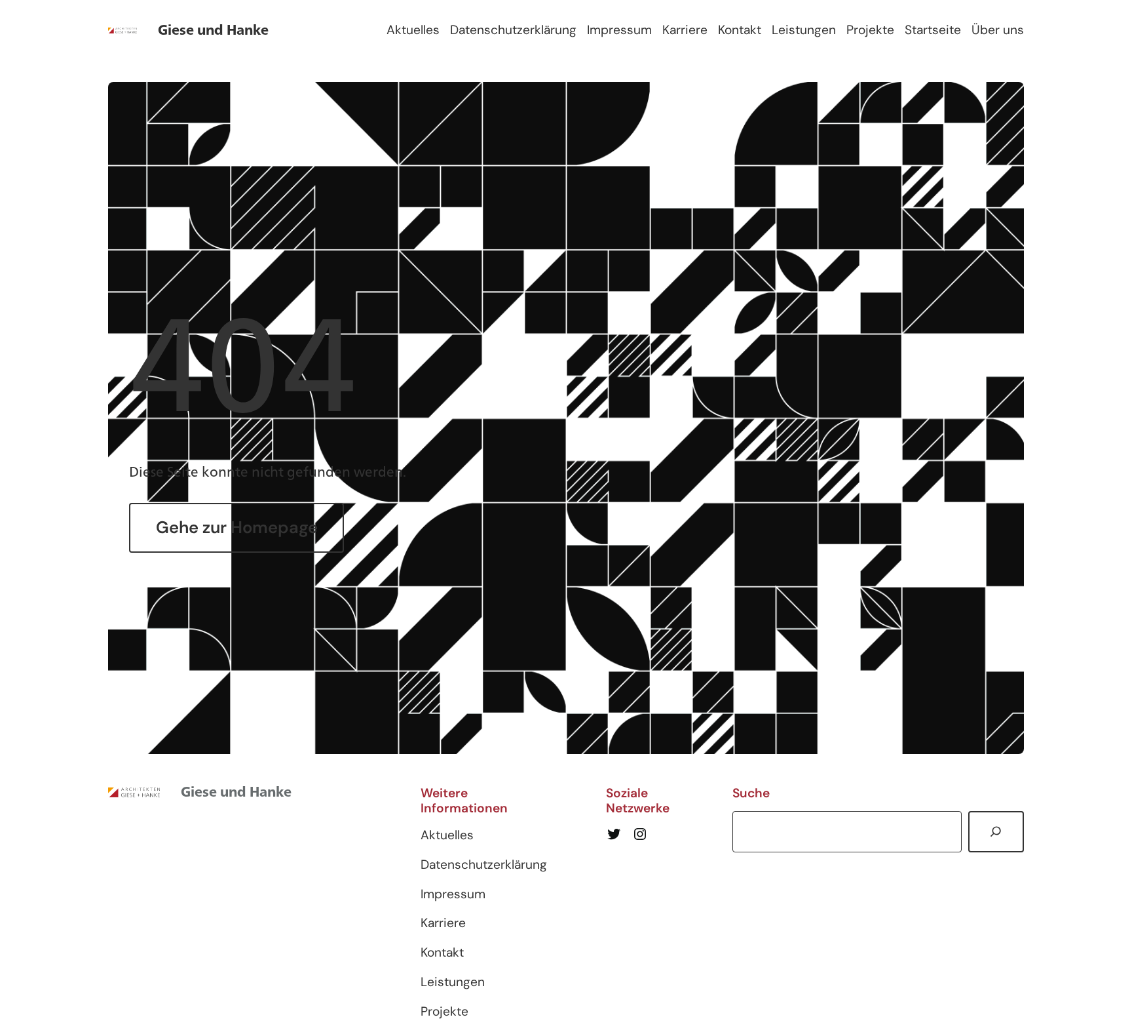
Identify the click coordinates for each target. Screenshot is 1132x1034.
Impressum (619, 30)
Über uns (998, 30)
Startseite (933, 30)
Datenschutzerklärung (513, 30)
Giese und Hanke (213, 30)
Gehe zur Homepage (237, 527)
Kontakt (739, 30)
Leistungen (804, 30)
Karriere (685, 30)
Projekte (870, 30)
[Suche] (996, 831)
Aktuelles (413, 30)
